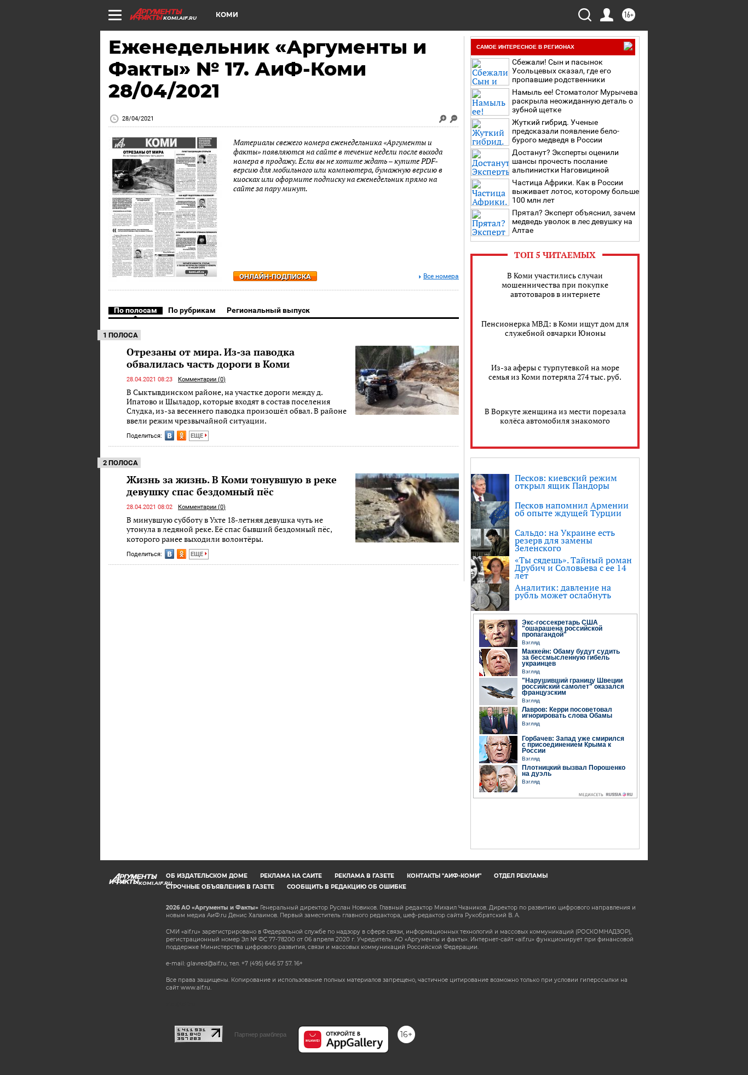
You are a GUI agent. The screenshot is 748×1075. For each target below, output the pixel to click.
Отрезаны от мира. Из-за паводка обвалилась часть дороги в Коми (210, 357)
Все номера (441, 276)
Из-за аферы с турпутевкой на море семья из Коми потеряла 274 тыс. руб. (555, 372)
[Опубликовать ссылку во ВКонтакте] (169, 436)
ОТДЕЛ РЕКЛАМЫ (521, 875)
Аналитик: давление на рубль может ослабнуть (563, 591)
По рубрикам (192, 310)
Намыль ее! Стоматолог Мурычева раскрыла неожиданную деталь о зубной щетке (575, 101)
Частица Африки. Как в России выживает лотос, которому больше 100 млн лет (575, 191)
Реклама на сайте (291, 875)
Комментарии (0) (202, 379)
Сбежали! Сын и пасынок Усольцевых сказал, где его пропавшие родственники (561, 71)
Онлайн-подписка (275, 276)
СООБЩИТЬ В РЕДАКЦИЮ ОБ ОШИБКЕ (346, 886)
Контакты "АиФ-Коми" (444, 875)
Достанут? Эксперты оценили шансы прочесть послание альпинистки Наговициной (565, 161)
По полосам (135, 310)
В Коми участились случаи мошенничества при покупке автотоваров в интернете (555, 285)
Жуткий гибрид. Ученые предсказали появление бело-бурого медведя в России (565, 131)
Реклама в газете (364, 875)
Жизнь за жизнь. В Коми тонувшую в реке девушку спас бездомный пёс (231, 485)
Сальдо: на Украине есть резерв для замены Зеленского (565, 540)
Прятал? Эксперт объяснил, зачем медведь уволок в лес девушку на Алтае (573, 221)
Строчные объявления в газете (220, 886)
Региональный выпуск (268, 310)
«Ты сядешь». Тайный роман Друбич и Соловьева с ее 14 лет (573, 567)
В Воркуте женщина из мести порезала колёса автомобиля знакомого (555, 416)
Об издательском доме (207, 875)
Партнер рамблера (260, 1034)
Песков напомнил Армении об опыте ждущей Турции (572, 509)
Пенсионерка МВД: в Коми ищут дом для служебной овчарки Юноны (555, 328)
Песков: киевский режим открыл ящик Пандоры (566, 481)
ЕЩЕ (198, 435)
